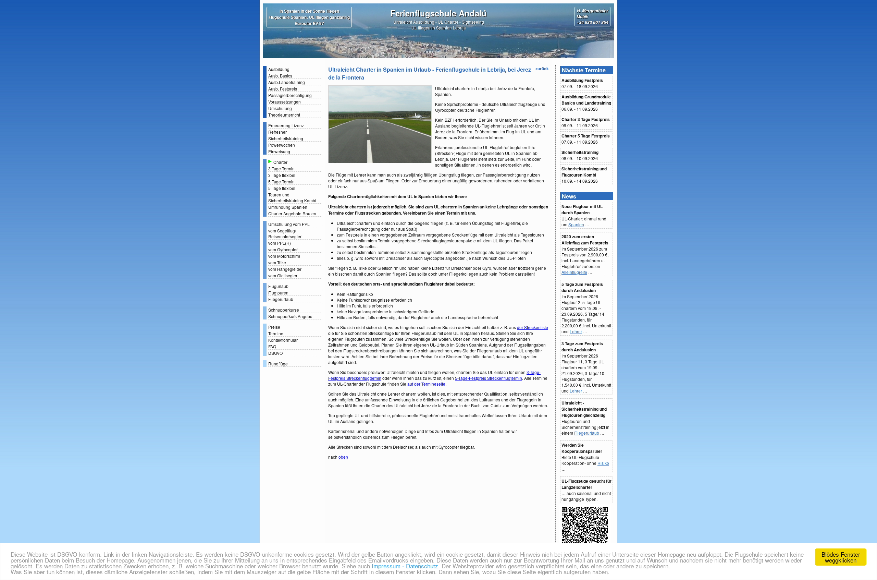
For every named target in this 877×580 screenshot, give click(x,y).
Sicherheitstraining (285, 138)
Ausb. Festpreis (282, 89)
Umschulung (280, 108)
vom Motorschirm (284, 256)
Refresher (277, 132)
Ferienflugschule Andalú (438, 13)
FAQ (272, 346)
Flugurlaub (278, 286)
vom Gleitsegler (282, 275)
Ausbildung (278, 69)
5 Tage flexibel (281, 188)
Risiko (603, 463)
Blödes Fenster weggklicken (841, 557)
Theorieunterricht (284, 115)
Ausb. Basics (280, 75)
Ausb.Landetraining (286, 82)
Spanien (576, 224)
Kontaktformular (283, 340)
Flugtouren (278, 292)
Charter (280, 162)
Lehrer (576, 331)
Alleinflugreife (574, 272)
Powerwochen (281, 145)
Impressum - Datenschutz (404, 565)
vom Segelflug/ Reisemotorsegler (284, 233)
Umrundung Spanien (287, 207)
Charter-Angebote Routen (292, 213)
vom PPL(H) (279, 243)
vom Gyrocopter (283, 249)
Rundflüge (278, 363)
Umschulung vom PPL (289, 224)
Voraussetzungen (284, 102)
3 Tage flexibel (281, 175)
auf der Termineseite (425, 384)
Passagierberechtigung (290, 95)
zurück (542, 68)
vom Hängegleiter (284, 269)
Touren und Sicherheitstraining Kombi (292, 197)
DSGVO (275, 353)
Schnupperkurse (283, 310)
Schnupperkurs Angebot (290, 316)
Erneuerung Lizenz (286, 125)
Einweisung (279, 151)
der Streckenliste (532, 327)
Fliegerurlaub (280, 299)
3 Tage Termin (281, 168)
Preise (274, 327)
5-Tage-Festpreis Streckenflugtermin (488, 378)
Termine (275, 333)
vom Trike (277, 262)
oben (343, 457)
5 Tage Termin (281, 181)
